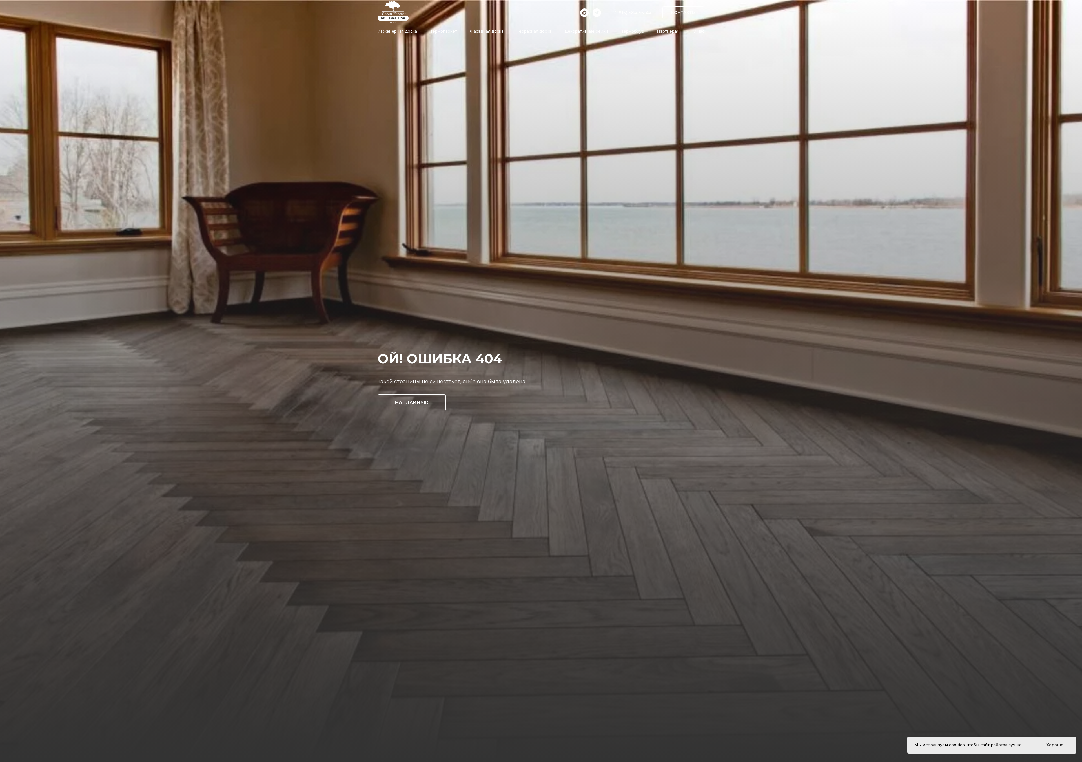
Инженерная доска (397, 31)
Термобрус (632, 31)
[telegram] (597, 12)
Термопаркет (443, 31)
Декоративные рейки (586, 31)
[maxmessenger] (584, 12)
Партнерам (668, 31)
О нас (698, 31)
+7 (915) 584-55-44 (631, 13)
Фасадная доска (487, 31)
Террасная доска (534, 31)
